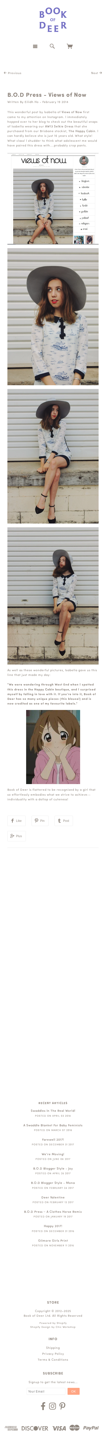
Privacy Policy (53, 1354)
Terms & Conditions (53, 1359)
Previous (14, 73)
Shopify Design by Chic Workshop (53, 1327)
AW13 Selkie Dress (59, 126)
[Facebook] (43, 1406)
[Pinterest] (62, 1406)
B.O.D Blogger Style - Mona (53, 1183)
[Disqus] (53, 909)
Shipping (53, 1348)
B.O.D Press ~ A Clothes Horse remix (53, 1212)
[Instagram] (52, 1406)
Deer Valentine (53, 1197)
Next (95, 73)
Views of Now (72, 112)
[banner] (53, 19)
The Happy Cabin (82, 131)
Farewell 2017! (53, 1139)
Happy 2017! (53, 1226)
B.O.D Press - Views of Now (47, 95)
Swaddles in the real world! (53, 1111)
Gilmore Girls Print (53, 1240)
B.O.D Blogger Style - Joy (53, 1168)
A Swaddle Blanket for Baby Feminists (53, 1125)
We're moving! (53, 1154)
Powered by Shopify (53, 1323)
